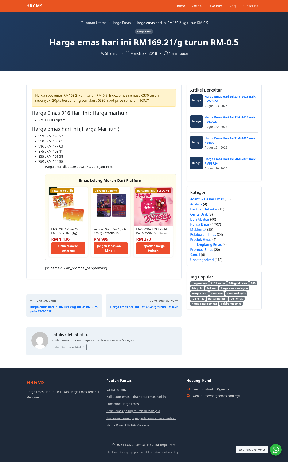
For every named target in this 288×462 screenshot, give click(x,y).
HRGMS (34, 6)
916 (253, 283)
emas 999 (217, 293)
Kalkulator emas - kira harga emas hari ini (136, 397)
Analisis (196, 204)
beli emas (237, 298)
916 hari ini (218, 283)
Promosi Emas (201, 249)
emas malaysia (236, 293)
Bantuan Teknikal (204, 209)
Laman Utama (95, 22)
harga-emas (199, 283)
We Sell (197, 6)
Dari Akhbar (199, 219)
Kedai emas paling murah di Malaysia (133, 411)
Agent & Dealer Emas (207, 199)
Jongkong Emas (209, 244)
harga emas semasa (204, 303)
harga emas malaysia (234, 288)
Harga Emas (121, 22)
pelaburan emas (231, 303)
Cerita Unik (199, 214)
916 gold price (238, 283)
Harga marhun (217, 298)
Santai (195, 254)
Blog (232, 6)
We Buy (216, 6)
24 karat (212, 288)
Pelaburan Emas (203, 234)
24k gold (197, 288)
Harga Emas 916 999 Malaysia (127, 425)
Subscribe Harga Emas (122, 404)
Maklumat (198, 229)
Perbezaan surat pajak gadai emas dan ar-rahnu (141, 418)
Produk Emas (200, 239)
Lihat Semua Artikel (68, 347)
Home (180, 6)
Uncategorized (202, 259)
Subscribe (250, 6)
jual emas (198, 298)
